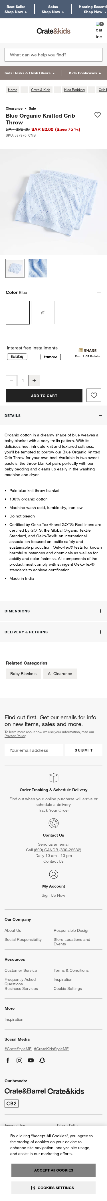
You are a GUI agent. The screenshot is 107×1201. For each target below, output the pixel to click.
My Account (53, 886)
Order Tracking (34, 789)
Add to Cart (44, 395)
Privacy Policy (15, 735)
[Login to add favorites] (97, 119)
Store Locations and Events (72, 941)
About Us (13, 930)
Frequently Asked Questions (20, 981)
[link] (21, 31)
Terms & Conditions (71, 970)
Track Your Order (53, 810)
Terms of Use (15, 1125)
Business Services (21, 988)
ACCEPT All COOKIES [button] (53, 1170)
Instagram (19, 1060)
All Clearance (60, 673)
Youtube (30, 1060)
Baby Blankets (23, 673)
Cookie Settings (68, 988)
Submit (84, 750)
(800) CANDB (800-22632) (57, 849)
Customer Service (21, 970)
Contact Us (53, 835)
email (64, 844)
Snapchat (42, 1060)
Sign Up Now (53, 895)
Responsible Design (72, 930)
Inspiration (63, 979)
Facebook (8, 1060)
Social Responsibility (23, 939)
